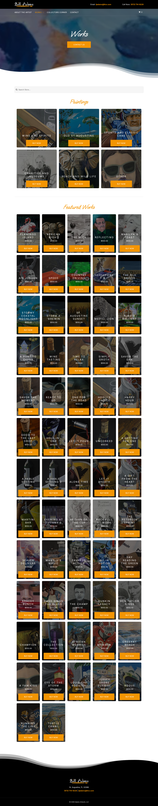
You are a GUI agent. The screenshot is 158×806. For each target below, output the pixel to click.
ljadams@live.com (103, 4)
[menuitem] (25, 12)
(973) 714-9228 (137, 4)
